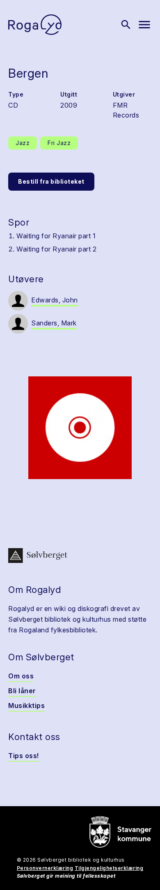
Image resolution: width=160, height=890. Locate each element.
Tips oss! (23, 756)
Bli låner (22, 691)
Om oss (21, 676)
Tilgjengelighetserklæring (109, 868)
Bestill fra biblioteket (51, 181)
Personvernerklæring (45, 868)
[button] (80, 427)
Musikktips (26, 705)
